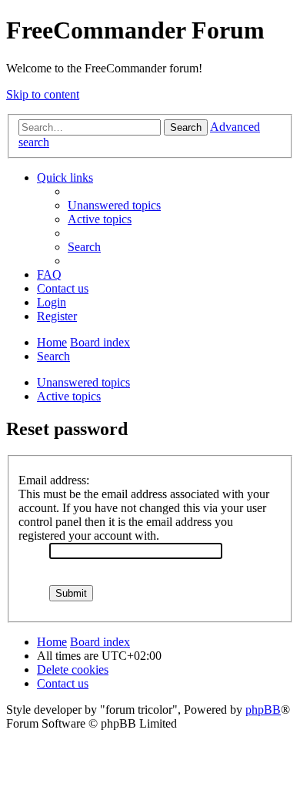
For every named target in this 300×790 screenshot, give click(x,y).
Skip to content (42, 94)
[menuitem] (114, 205)
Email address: (53, 480)
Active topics (69, 396)
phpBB (263, 709)
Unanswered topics (83, 382)
